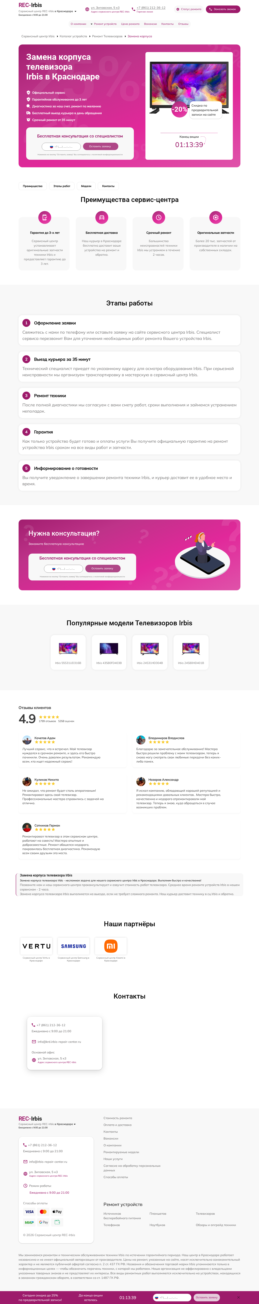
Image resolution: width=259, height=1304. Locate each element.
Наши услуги (113, 1159)
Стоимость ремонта (118, 1118)
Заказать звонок (225, 9)
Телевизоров (205, 1213)
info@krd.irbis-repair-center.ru (59, 1042)
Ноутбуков (157, 1225)
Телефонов (112, 1225)
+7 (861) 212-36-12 (151, 7)
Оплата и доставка (118, 1125)
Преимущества (32, 186)
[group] (36, 950)
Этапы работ (61, 186)
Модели (86, 186)
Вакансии (150, 24)
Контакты (167, 24)
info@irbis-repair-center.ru (48, 1162)
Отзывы (183, 24)
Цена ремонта (130, 24)
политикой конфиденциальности (107, 154)
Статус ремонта (191, 9)
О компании (78, 24)
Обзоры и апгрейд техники (216, 1225)
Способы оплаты (116, 1177)
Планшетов (158, 1213)
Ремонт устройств (105, 24)
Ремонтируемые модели (121, 1152)
